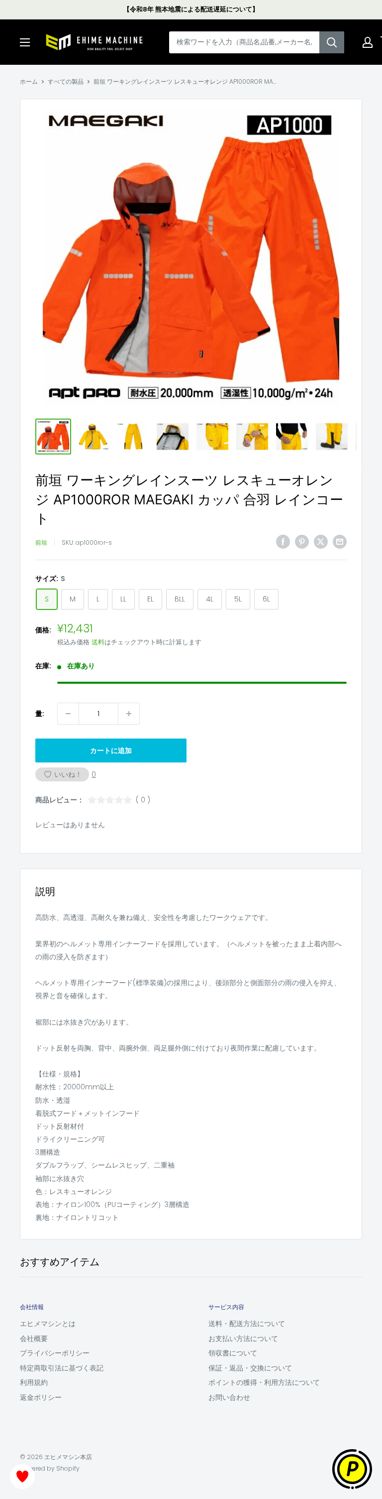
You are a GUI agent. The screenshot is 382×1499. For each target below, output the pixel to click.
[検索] (331, 42)
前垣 (41, 542)
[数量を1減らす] (68, 713)
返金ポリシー (41, 1397)
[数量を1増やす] (128, 713)
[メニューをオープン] (25, 42)
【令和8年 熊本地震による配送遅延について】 (191, 9)
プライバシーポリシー (55, 1353)
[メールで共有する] (340, 541)
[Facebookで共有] (283, 541)
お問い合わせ (229, 1397)
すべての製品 (66, 81)
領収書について (232, 1353)
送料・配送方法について (246, 1324)
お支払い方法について (243, 1339)
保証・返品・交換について (250, 1368)
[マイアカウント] (368, 42)
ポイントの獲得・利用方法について (264, 1382)
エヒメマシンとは (48, 1324)
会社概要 (34, 1339)
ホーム (29, 81)
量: (39, 714)
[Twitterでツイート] (321, 541)
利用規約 (34, 1382)
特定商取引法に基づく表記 (61, 1368)
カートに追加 (111, 750)
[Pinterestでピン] (302, 541)
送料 (98, 642)
